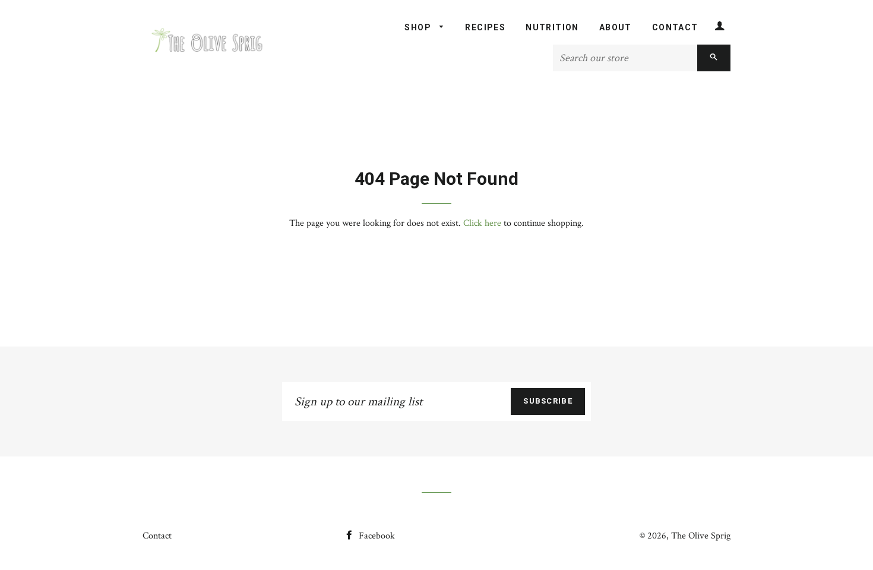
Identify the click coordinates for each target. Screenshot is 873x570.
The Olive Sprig (700, 536)
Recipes (485, 27)
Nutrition (552, 27)
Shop (419, 27)
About (615, 27)
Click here (482, 223)
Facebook (375, 536)
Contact (675, 27)
